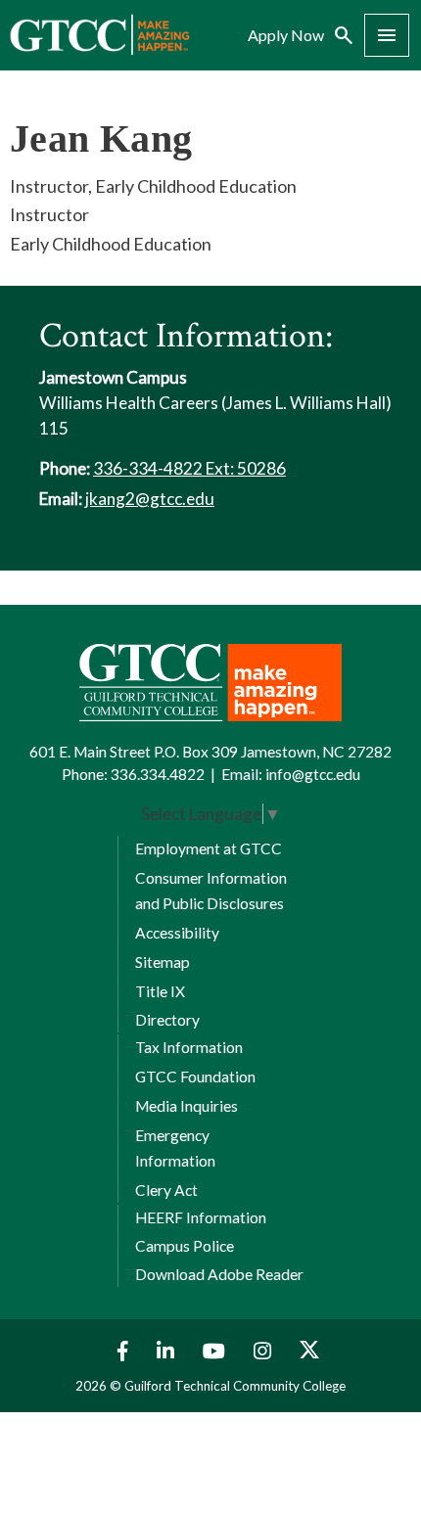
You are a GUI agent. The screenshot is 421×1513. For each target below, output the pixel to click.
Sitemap (162, 962)
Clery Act (166, 1190)
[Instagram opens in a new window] (265, 1351)
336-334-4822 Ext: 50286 (189, 468)
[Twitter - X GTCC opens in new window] (309, 1351)
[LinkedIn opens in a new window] (168, 1351)
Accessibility (177, 932)
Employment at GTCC (208, 848)
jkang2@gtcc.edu (149, 498)
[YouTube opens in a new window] (216, 1351)
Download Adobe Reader (219, 1274)
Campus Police (184, 1246)
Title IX (160, 991)
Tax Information (189, 1047)
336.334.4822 (158, 774)
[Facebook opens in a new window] (118, 1351)
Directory (167, 1020)
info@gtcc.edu (312, 774)
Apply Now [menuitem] (286, 35)
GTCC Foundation (195, 1076)
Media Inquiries (186, 1106)
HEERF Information (200, 1217)
